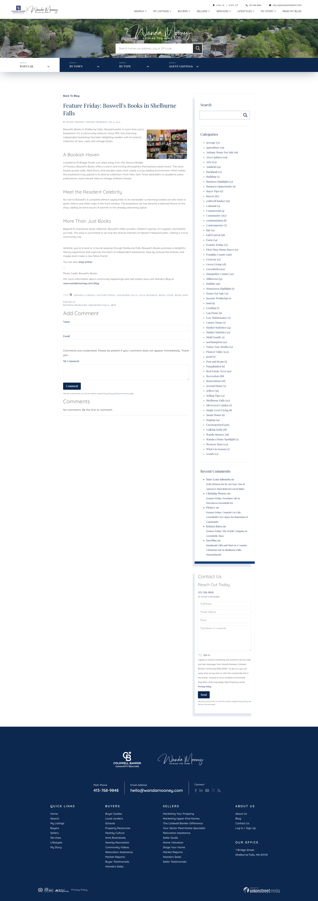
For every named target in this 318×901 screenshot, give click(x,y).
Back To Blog (71, 95)
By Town (76, 66)
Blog (238, 818)
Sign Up (233, 5)
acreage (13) (212, 142)
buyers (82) (212, 196)
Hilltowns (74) (214, 279)
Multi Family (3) (215, 337)
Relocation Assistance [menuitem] (119, 852)
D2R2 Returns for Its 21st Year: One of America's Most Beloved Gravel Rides (225, 486)
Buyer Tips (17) (214, 191)
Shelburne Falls (127, 295)
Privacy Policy (107, 394)
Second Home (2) (216, 386)
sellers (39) (212, 391)
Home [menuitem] (54, 813)
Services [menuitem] (222, 11)
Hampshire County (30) (220, 274)
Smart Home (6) (215, 415)
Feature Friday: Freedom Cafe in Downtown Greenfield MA (223, 501)
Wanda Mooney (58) (217, 434)
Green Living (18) (216, 264)
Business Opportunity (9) (220, 186)
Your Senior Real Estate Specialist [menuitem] (184, 828)
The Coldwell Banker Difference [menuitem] (183, 823)
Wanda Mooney (75, 122)
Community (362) (216, 215)
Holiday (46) (213, 284)
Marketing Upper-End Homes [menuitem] (181, 818)
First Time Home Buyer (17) (222, 249)
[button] (197, 48)
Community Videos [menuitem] (117, 847)
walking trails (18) (216, 429)
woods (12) (212, 454)
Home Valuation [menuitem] (173, 842)
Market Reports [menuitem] (115, 856)
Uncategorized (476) (217, 425)
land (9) (210, 303)
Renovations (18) (215, 381)
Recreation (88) (215, 376)
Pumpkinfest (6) (215, 366)
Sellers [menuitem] (202, 11)
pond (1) (210, 356)
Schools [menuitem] (110, 823)
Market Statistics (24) (218, 327)
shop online (85, 262)
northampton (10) (216, 342)
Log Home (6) (214, 313)
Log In (220, 5)
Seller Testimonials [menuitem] (174, 861)
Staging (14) (212, 420)
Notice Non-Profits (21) (219, 347)
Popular (26, 66)
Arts (113, 305)
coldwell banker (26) (218, 201)
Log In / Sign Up (245, 828)
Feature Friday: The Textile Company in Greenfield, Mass (226, 533)
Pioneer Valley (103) (217, 352)
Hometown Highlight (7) (220, 288)
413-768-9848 (255, 5)
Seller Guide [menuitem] (170, 837)
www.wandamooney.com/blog (81, 283)
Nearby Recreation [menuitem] (117, 842)
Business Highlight (75, 305)
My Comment (71, 361)
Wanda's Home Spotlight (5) (222, 439)
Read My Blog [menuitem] (292, 11)
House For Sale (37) (217, 293)
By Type (125, 66)
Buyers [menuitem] (183, 11)
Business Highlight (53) (219, 181)
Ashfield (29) (213, 167)
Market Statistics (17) (218, 332)
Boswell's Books (84, 295)
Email (66, 336)
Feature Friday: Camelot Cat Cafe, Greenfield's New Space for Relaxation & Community (227, 517)
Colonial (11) (213, 206)
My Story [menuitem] (267, 11)
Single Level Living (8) (219, 410)
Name (66, 322)
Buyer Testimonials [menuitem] (117, 861)
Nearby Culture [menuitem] (115, 833)
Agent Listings (181, 66)
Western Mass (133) (217, 444)
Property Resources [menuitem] (117, 828)
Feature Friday (106, 295)
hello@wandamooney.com (287, 5)
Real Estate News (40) (218, 371)
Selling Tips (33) (215, 395)
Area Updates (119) (216, 157)
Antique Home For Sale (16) (222, 152)
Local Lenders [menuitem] (114, 818)
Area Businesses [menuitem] (115, 837)
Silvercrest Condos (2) (219, 405)
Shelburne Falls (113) (218, 400)
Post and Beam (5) (216, 361)
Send (204, 694)
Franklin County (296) (219, 254)
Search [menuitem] (139, 11)
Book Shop (181, 295)
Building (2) (212, 176)
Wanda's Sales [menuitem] (114, 866)
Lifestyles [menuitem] (245, 11)
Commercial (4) (215, 211)
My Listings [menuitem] (161, 11)
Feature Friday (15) (217, 245)
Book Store (166, 295)
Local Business (148, 295)
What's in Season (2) (217, 449)
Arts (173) (211, 162)
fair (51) (210, 230)
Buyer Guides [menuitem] (113, 813)
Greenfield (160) (215, 269)
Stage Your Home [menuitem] (174, 847)
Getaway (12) (213, 259)
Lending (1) (212, 308)
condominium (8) (216, 220)
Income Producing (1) (218, 298)
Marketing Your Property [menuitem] (178, 813)
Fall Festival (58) (215, 235)
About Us (241, 813)
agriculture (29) (215, 147)
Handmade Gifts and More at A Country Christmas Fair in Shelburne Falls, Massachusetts (226, 550)
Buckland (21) (214, 172)
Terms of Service (122, 394)
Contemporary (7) (216, 225)
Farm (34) (211, 240)
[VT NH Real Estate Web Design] (261, 890)
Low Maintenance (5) (218, 318)
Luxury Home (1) (216, 322)
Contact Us (242, 823)
